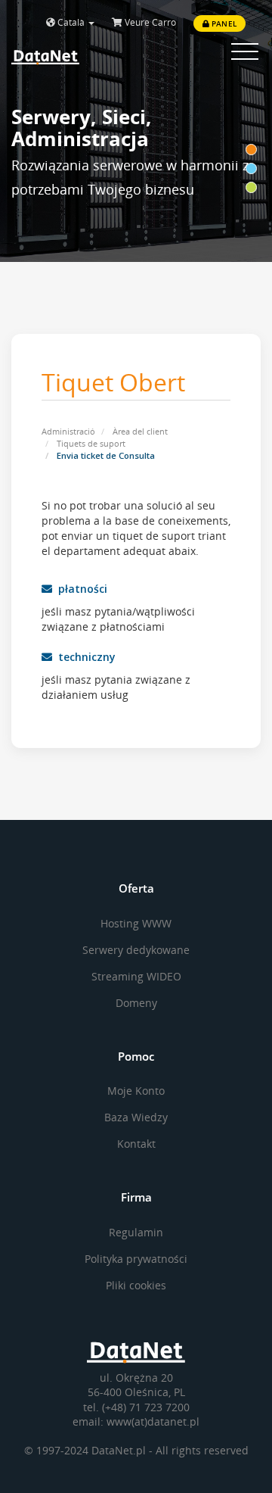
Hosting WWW (136, 923)
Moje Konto (136, 1090)
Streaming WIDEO (136, 976)
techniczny (84, 657)
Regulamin (136, 1232)
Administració (68, 431)
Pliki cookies (136, 1285)
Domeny (136, 1003)
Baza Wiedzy (136, 1117)
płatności (79, 588)
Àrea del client (140, 431)
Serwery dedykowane (136, 950)
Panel (222, 23)
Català (71, 22)
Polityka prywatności (136, 1258)
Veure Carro (149, 22)
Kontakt (136, 1143)
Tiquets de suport (91, 443)
